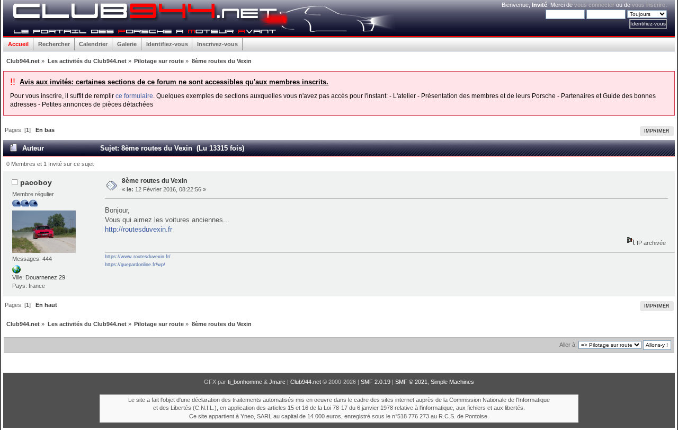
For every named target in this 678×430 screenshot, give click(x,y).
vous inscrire (648, 5)
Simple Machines (452, 382)
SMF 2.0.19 (375, 382)
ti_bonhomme (245, 382)
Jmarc (277, 382)
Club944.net (305, 382)
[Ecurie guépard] (16, 271)
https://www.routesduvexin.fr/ (138, 256)
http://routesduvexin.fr (138, 229)
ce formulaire (134, 96)
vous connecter (594, 5)
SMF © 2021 (411, 382)
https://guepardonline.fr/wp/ (135, 264)
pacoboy (36, 182)
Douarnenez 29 (45, 277)
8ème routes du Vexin (154, 181)
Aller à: (568, 344)
